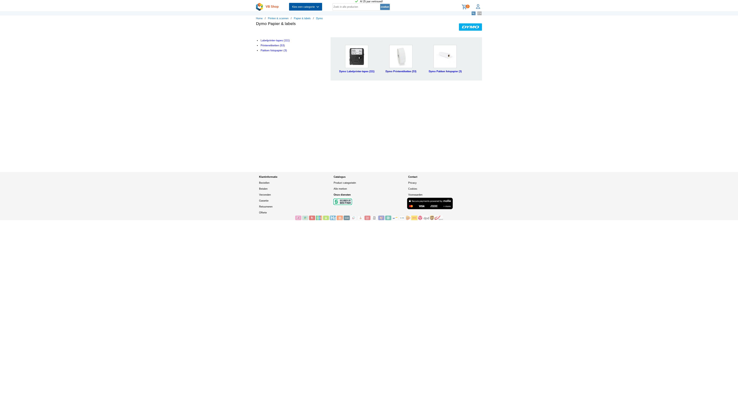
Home (259, 18)
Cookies (412, 188)
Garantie (263, 200)
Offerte (263, 212)
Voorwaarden (415, 194)
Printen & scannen (278, 18)
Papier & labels (302, 18)
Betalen (263, 188)
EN (479, 13)
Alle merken (340, 188)
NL (473, 13)
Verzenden (265, 194)
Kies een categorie (304, 6)
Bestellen (264, 182)
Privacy (412, 182)
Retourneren (266, 206)
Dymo (319, 18)
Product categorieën (345, 182)
